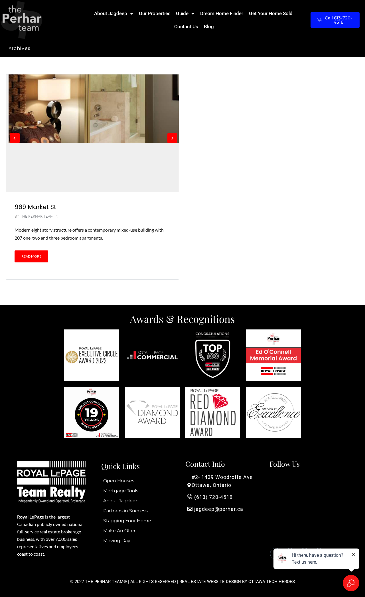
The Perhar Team (37, 216)
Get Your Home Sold (271, 13)
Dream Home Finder (221, 13)
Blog (209, 26)
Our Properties (155, 13)
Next (172, 138)
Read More (31, 256)
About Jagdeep (110, 13)
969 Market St (35, 207)
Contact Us (186, 26)
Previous (15, 138)
